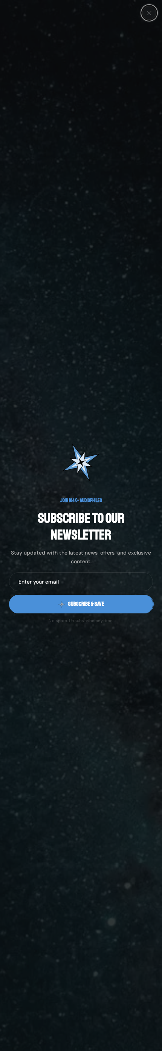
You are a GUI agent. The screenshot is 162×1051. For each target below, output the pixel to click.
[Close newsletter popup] (149, 13)
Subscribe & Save (86, 604)
